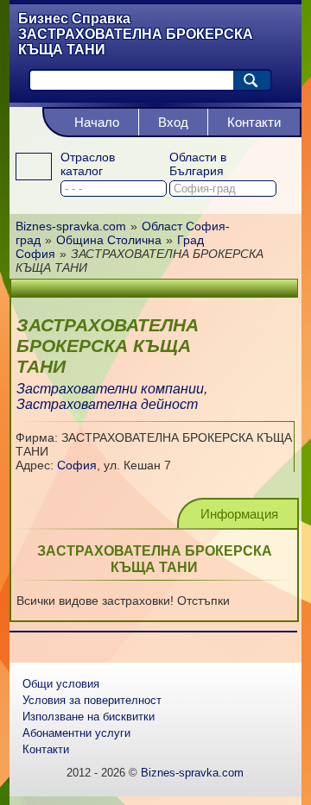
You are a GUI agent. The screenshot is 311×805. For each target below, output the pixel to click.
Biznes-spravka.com (192, 772)
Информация (239, 513)
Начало (96, 122)
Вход (173, 122)
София (77, 465)
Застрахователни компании (110, 388)
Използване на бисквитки (88, 716)
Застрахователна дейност (107, 404)
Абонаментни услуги (76, 732)
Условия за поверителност (92, 700)
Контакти (254, 122)
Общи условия (60, 683)
